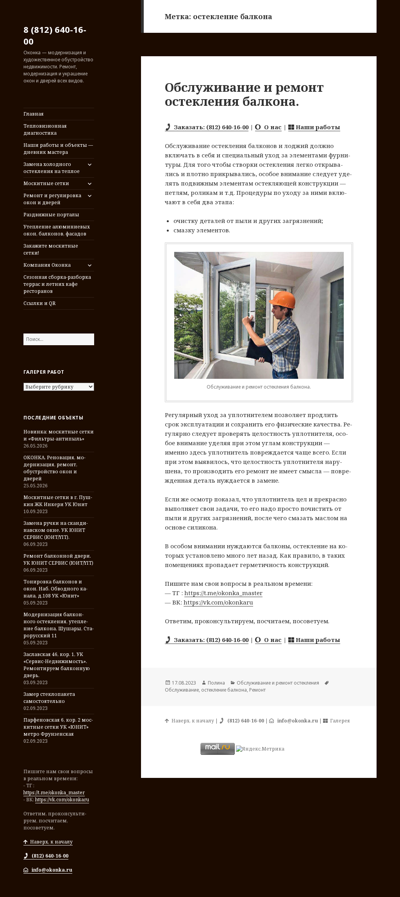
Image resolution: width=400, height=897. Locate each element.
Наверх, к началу (50, 841)
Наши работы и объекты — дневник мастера (58, 148)
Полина (216, 682)
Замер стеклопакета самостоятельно (49, 697)
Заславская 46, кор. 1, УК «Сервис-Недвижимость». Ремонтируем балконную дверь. (56, 665)
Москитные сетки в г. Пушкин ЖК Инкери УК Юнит (57, 501)
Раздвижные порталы (51, 214)
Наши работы (317, 127)
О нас (271, 127)
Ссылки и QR (39, 303)
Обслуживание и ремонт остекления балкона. (244, 94)
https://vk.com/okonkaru (62, 799)
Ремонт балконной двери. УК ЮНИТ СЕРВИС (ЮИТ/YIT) (58, 559)
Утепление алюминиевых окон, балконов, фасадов (56, 230)
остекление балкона (224, 690)
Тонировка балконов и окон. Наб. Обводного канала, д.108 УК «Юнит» (55, 588)
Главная (33, 114)
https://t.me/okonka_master (54, 792)
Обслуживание (182, 690)
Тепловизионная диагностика (45, 129)
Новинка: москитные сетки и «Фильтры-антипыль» (58, 435)
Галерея (339, 720)
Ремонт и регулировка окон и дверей (52, 199)
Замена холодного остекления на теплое (51, 168)
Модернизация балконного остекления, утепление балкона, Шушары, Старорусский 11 (58, 625)
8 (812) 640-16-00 (54, 35)
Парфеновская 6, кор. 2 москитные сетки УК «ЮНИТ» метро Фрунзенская (58, 727)
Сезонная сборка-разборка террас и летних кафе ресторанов (57, 284)
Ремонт (257, 690)
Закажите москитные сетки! (50, 249)
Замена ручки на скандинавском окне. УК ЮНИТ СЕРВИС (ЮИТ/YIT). (55, 530)
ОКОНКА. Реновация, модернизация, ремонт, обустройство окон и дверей (54, 468)
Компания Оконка (47, 265)
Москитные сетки (46, 183)
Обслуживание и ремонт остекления (278, 682)
